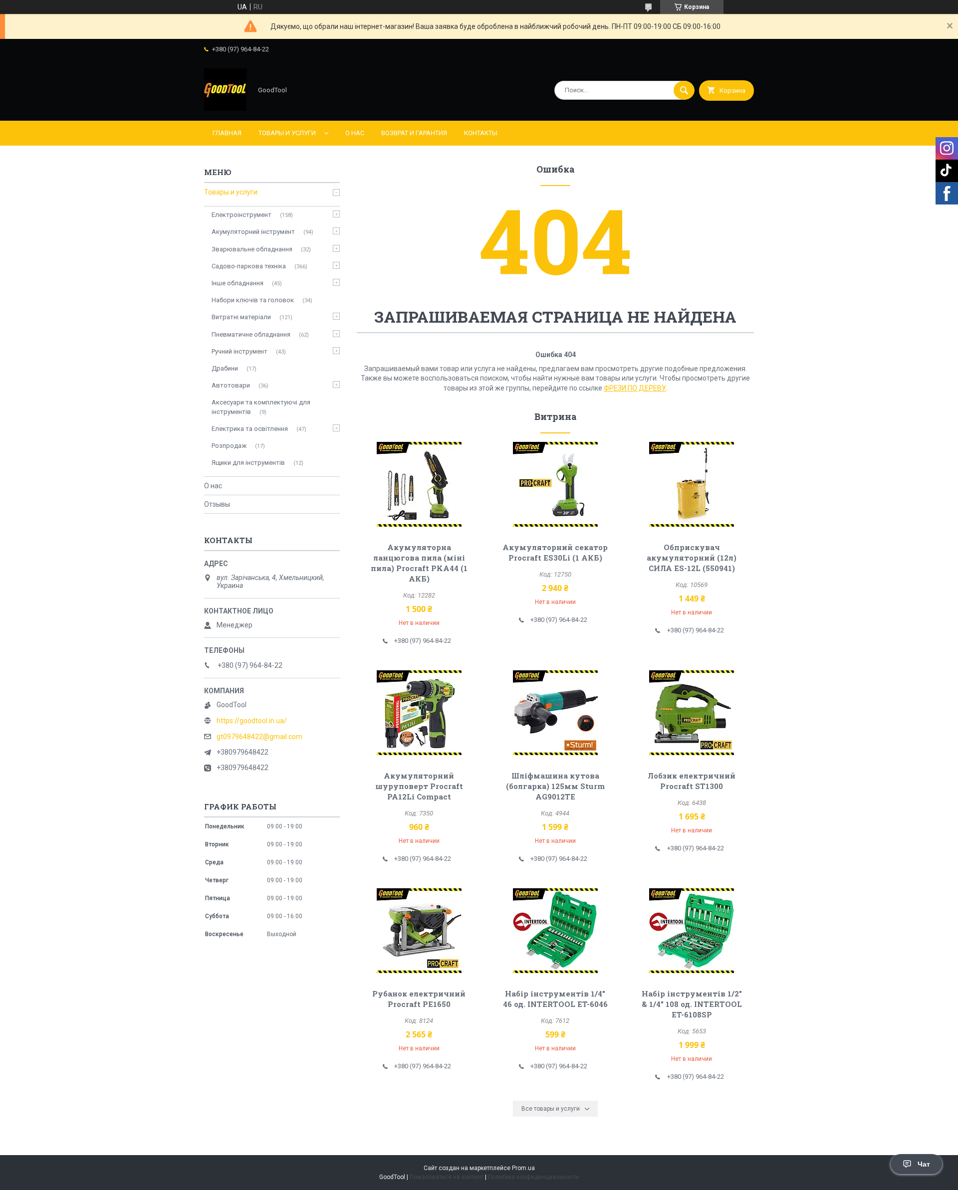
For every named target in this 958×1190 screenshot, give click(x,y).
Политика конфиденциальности (533, 1177)
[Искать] (684, 90)
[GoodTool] (225, 108)
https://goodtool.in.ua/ (252, 721)
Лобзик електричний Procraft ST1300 (691, 781)
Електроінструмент (241, 214)
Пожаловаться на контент (446, 1177)
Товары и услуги (287, 133)
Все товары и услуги (550, 1108)
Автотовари (231, 385)
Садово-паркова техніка (249, 266)
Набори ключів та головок (253, 300)
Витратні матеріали (241, 317)
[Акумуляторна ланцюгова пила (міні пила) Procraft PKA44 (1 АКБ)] (419, 484)
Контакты (480, 133)
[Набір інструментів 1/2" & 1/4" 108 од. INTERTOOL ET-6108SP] (692, 930)
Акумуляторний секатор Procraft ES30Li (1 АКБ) (555, 552)
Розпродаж (229, 445)
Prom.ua (523, 1168)
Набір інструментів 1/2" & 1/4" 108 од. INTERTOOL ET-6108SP (692, 1004)
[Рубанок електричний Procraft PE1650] (419, 930)
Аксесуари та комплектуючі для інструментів (261, 406)
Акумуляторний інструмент (253, 231)
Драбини (225, 368)
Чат (924, 1164)
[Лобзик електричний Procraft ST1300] (692, 712)
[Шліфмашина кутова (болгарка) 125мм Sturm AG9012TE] (555, 712)
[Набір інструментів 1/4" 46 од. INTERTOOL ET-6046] (555, 930)
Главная (227, 133)
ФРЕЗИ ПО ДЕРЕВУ (635, 388)
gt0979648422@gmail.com (259, 737)
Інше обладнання (237, 283)
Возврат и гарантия (414, 133)
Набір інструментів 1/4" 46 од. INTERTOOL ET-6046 (555, 999)
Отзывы (217, 504)
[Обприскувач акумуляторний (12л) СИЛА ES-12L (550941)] (692, 484)
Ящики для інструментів (248, 462)
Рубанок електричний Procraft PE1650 (419, 999)
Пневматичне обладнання (251, 334)
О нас (354, 133)
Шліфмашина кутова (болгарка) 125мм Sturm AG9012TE (555, 786)
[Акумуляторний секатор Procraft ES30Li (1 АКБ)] (555, 484)
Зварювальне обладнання (252, 249)
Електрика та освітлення (250, 428)
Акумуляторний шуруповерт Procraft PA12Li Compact (419, 786)
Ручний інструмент (239, 351)
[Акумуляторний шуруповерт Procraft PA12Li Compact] (419, 712)
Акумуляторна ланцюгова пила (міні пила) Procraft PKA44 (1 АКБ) (419, 563)
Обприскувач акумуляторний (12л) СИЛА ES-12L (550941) (691, 557)
